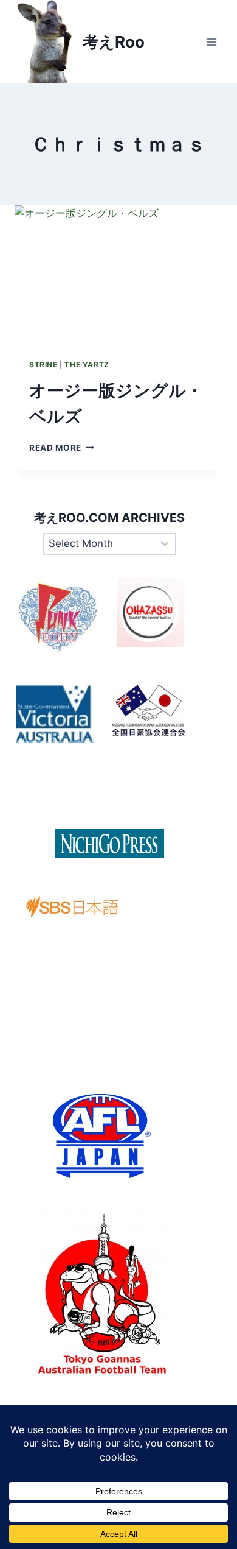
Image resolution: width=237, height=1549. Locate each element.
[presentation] (118, 274)
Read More (61, 448)
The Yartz (86, 364)
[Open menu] (211, 41)
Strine (43, 364)
